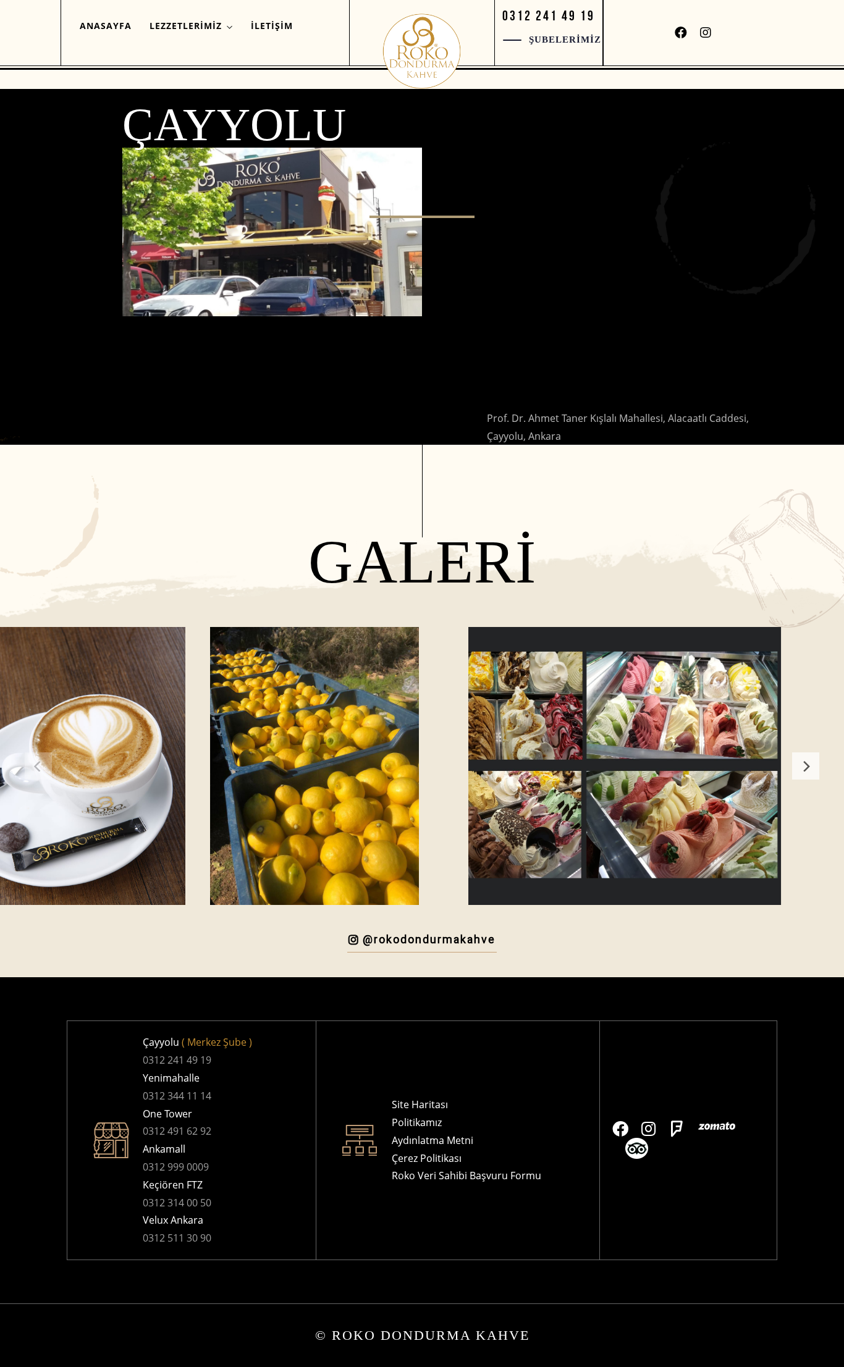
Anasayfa (106, 26)
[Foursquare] (677, 1129)
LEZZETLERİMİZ (186, 26)
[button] (548, 15)
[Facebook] (681, 33)
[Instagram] (705, 33)
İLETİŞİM (272, 26)
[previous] (38, 766)
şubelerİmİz (565, 39)
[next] (805, 766)
